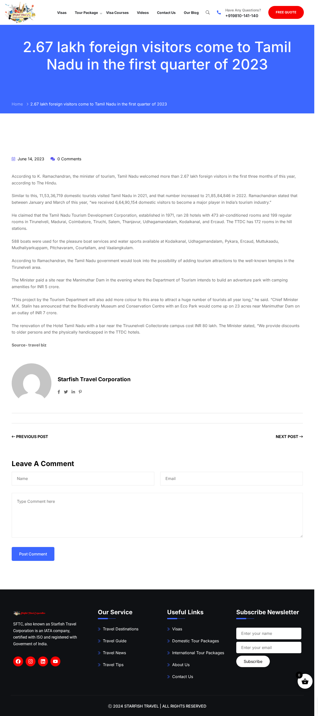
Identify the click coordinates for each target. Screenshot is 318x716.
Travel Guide (114, 640)
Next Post (287, 436)
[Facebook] (18, 661)
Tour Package (86, 12)
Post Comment (33, 553)
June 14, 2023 (30, 158)
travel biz (37, 344)
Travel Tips (113, 664)
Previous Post (31, 436)
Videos (143, 12)
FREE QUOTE (286, 12)
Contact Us (166, 12)
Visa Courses (117, 12)
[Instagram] (31, 661)
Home (17, 104)
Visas (62, 12)
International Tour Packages (198, 652)
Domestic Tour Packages (195, 640)
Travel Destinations (120, 628)
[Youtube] (55, 661)
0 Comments (68, 158)
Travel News (114, 652)
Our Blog (191, 12)
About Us (181, 664)
